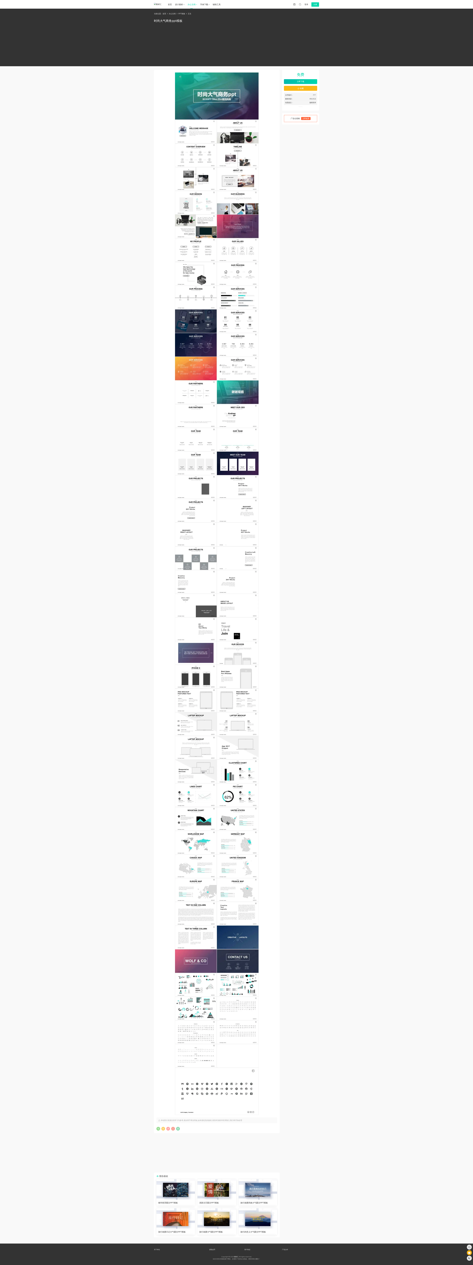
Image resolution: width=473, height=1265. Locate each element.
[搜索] (300, 4)
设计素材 (179, 4)
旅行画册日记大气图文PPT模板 (172, 1232)
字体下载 (204, 4)
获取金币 (212, 1249)
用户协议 (247, 1249)
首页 (170, 4)
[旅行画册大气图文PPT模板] (216, 1218)
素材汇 (236, 1257)
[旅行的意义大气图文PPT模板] (258, 1218)
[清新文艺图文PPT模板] (216, 1189)
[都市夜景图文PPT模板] (175, 1189)
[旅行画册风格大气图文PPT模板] (258, 1189)
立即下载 (300, 81)
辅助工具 (217, 4)
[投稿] (294, 4)
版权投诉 (313, 102)
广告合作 (285, 1249)
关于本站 (157, 1249)
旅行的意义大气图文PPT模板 (253, 1232)
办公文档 (191, 4)
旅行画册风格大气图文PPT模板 (254, 1202)
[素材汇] (158, 4)
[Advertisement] (236, 44)
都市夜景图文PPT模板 (168, 1202)
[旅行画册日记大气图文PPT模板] (175, 1218)
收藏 (301, 88)
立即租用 (305, 118)
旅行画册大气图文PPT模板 (211, 1232)
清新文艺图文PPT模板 (209, 1202)
